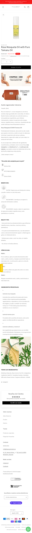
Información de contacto (12, 529)
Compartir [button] (5, 382)
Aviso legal (18, 527)
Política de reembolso (26, 524)
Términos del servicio (22, 529)
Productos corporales (8, 433)
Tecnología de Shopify (15, 524)
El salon (5, 419)
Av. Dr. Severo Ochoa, (9, 452)
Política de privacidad (9, 527)
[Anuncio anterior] (3, 2)
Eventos (5, 423)
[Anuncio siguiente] (29, 2)
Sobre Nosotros (7, 416)
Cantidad (3, 58)
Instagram (5, 463)
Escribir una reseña (15, 403)
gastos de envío (13, 55)
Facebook (5, 466)
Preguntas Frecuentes (8, 436)
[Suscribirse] (26, 497)
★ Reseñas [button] (1, 268)
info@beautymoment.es (9, 449)
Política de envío (25, 527)
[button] (3, 7)
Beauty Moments (7, 524)
